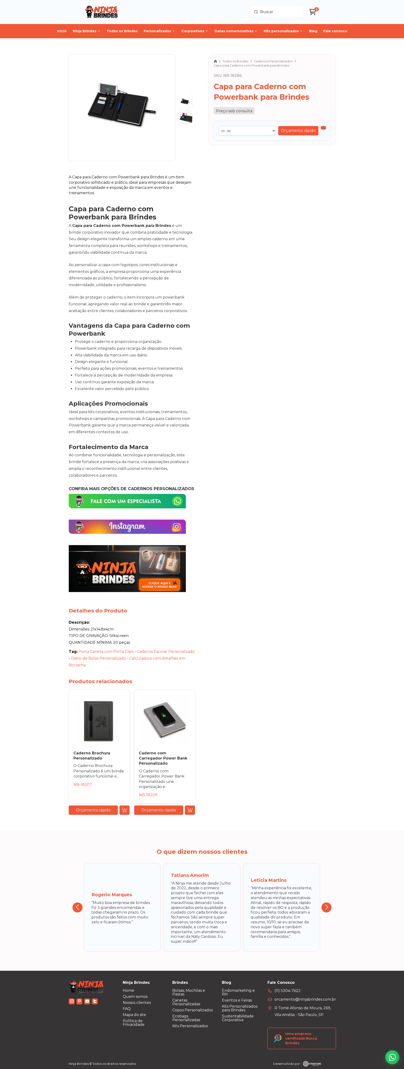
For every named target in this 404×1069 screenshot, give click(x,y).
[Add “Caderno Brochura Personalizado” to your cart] (124, 810)
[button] (298, 130)
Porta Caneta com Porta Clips (106, 651)
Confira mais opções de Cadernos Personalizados (131, 488)
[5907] (323, 128)
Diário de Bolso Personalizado (99, 658)
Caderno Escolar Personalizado (166, 651)
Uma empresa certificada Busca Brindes (301, 1038)
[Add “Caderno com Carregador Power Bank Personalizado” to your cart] (190, 810)
